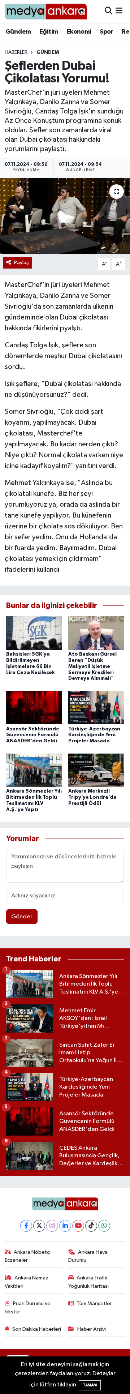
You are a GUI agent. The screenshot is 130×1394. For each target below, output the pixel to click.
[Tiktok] (91, 1226)
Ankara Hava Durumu (88, 1256)
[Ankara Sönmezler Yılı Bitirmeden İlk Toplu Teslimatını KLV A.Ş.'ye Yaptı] (34, 770)
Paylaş (21, 262)
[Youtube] (78, 1226)
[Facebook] (26, 1226)
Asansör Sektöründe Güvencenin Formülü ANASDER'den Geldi (32, 735)
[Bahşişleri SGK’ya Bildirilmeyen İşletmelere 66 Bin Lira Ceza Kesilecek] (34, 633)
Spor (106, 32)
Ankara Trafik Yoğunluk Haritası (88, 1281)
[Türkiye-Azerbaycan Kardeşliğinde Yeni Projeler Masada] (96, 707)
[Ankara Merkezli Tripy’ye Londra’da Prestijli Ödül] (96, 770)
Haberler (16, 52)
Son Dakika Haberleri (36, 1329)
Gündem (18, 32)
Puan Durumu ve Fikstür (28, 1307)
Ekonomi (78, 32)
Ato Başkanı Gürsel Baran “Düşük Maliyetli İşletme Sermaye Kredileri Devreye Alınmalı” (92, 666)
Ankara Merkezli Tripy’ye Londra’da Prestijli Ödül (92, 797)
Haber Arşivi (91, 1329)
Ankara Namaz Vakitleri (27, 1281)
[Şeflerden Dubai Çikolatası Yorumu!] (65, 216)
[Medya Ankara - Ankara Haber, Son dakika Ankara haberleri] (46, 11)
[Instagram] (52, 1226)
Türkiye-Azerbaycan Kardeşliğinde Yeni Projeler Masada (94, 735)
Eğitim (48, 32)
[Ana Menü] (119, 11)
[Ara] (108, 11)
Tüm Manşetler (94, 1303)
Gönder (21, 917)
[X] (39, 1226)
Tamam (90, 1385)
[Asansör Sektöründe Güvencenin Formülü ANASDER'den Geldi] (34, 707)
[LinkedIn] (65, 1226)
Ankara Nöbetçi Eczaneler (28, 1256)
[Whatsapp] (104, 1226)
